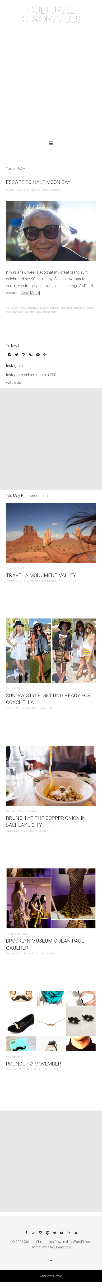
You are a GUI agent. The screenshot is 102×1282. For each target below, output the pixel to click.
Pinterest (47, 1234)
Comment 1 (44, 831)
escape (90, 308)
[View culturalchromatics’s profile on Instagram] (23, 356)
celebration (79, 308)
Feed (68, 1234)
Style (39, 308)
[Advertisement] (51, 78)
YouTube (61, 1234)
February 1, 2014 (15, 953)
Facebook (26, 1234)
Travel (20, 568)
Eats (8, 811)
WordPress (81, 1242)
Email (75, 1234)
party (33, 312)
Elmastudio (62, 1247)
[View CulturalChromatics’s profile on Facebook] (9, 356)
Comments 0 (49, 581)
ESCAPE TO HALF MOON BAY (38, 182)
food (8, 312)
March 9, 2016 (14, 831)
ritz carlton (43, 312)
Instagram (40, 1234)
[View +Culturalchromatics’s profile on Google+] (45, 356)
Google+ (33, 1234)
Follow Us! (14, 382)
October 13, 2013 (15, 190)
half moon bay (20, 312)
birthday (55, 308)
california (66, 308)
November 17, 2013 (17, 1069)
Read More (29, 292)
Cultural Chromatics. (39, 1242)
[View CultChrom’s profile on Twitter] (16, 356)
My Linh (11, 568)
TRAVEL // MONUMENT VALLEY (41, 575)
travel (54, 312)
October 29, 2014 (15, 581)
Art (7, 934)
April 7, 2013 (13, 708)
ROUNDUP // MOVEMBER (33, 1064)
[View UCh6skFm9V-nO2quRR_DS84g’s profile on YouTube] (38, 356)
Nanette (35, 190)
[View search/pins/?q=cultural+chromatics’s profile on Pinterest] (30, 356)
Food (22, 308)
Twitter (54, 1234)
